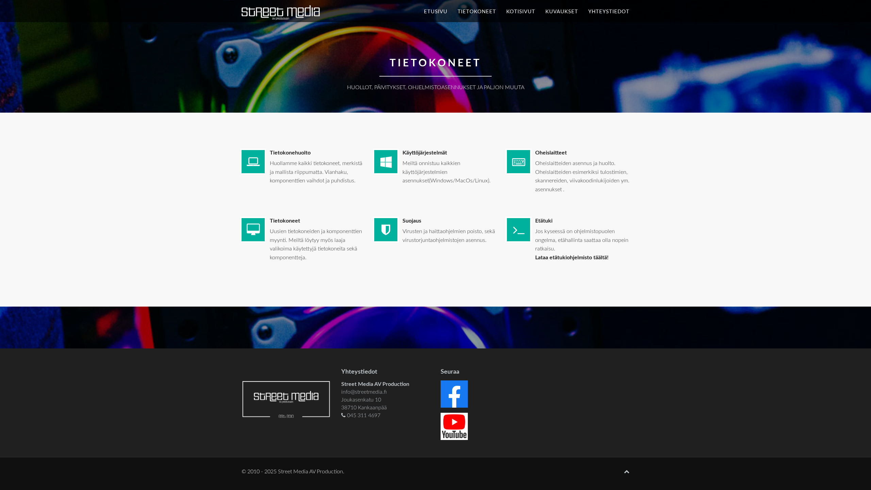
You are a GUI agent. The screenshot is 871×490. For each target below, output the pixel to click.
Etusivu (435, 11)
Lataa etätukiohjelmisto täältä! (572, 257)
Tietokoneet (477, 11)
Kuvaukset (561, 11)
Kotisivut (520, 11)
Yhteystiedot (608, 11)
